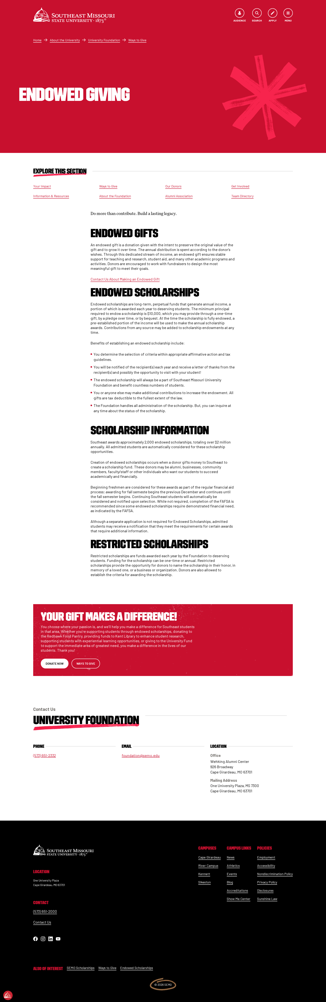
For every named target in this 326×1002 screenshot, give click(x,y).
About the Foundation (115, 196)
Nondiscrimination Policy (275, 874)
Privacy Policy (267, 882)
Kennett (204, 874)
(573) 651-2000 (45, 911)
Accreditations (237, 890)
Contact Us (42, 922)
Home (37, 40)
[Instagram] (43, 939)
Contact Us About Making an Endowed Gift (125, 279)
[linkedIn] (50, 939)
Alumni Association (179, 196)
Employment (266, 857)
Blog (230, 882)
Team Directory (242, 196)
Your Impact (42, 186)
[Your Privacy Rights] (8, 995)
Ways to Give (137, 40)
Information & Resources (51, 196)
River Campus (208, 865)
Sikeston (204, 882)
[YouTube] (58, 939)
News (231, 857)
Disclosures (265, 890)
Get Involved (240, 186)
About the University (65, 40)
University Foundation (104, 40)
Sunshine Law (267, 899)
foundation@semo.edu (141, 755)
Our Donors (173, 186)
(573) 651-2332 (44, 755)
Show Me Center (238, 899)
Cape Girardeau (209, 857)
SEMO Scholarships (81, 968)
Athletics (233, 865)
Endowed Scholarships (136, 968)
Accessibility (266, 865)
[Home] (74, 15)
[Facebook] (35, 939)
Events (232, 874)
